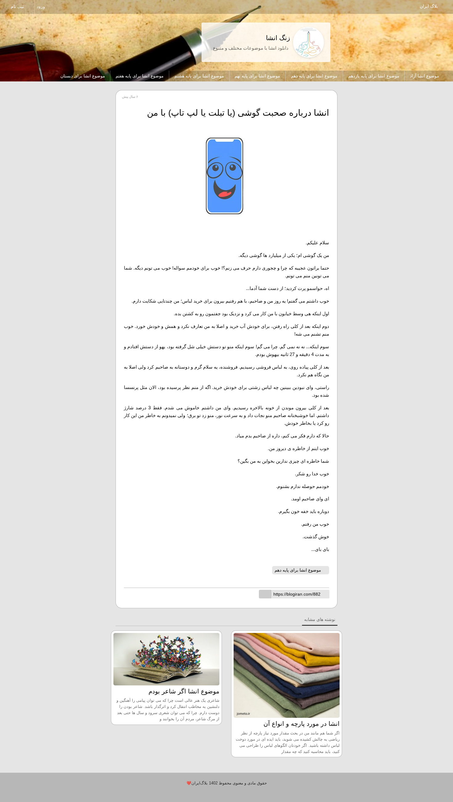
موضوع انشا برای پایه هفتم (140, 75)
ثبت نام (18, 6)
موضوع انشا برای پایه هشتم (199, 75)
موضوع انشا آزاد (424, 75)
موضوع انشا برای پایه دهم (314, 75)
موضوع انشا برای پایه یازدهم (373, 75)
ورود (41, 6)
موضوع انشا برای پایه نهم (257, 75)
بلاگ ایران (429, 6)
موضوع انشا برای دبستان (82, 75)
